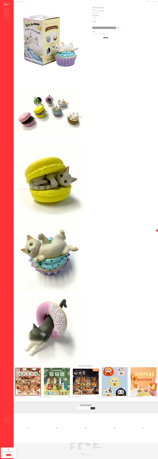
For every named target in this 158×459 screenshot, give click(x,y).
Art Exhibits (6, 11)
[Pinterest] (8, 421)
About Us (71, 444)
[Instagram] (3, 421)
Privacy (71, 446)
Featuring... (6, 12)
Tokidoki (79, 447)
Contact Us (71, 449)
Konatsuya (79, 448)
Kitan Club (94, 6)
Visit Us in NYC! (7, 14)
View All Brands (80, 449)
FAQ (70, 445)
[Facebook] (5, 421)
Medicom (79, 446)
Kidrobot (79, 444)
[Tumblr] (9, 421)
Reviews (93, 31)
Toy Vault (7, 13)
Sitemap (71, 448)
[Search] (156, 1)
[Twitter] (6, 421)
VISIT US (94, 443)
